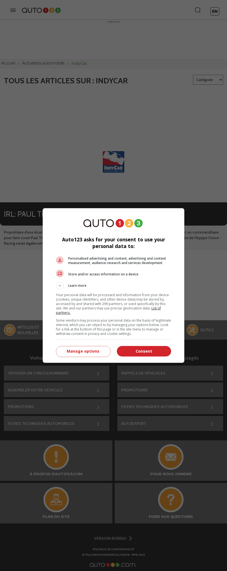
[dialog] (113, 285)
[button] (113, 286)
